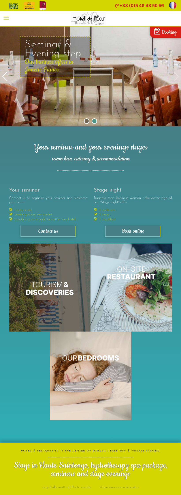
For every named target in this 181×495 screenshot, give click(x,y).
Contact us (48, 231)
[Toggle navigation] (6, 17)
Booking (169, 32)
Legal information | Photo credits (66, 487)
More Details (49, 287)
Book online (133, 231)
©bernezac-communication (119, 487)
